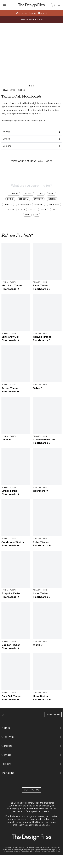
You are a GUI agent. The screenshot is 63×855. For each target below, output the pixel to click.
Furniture (13, 194)
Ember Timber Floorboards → (10, 492)
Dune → (5, 439)
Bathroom (54, 204)
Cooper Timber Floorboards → (10, 646)
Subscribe (53, 714)
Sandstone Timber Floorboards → (12, 543)
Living (51, 194)
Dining (10, 199)
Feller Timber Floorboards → (42, 543)
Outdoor (38, 199)
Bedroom (23, 199)
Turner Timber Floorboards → (10, 390)
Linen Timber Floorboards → (42, 595)
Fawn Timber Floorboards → (42, 287)
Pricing (6, 132)
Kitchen (52, 199)
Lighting (28, 194)
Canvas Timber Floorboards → (42, 338)
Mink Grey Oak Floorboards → (10, 338)
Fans (54, 209)
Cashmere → (40, 491)
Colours (7, 146)
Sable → (37, 388)
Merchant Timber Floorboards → (12, 287)
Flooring (38, 204)
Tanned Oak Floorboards (21, 96)
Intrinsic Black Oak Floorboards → (44, 441)
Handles (8, 204)
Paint (27, 214)
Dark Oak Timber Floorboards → (11, 698)
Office (43, 209)
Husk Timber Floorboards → (42, 698)
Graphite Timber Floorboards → (11, 595)
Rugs (40, 194)
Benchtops (23, 204)
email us (57, 847)
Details (6, 139)
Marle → (38, 645)
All (36, 214)
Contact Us (31, 789)
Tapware (11, 209)
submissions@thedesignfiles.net (34, 824)
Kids (32, 209)
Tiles (22, 209)
